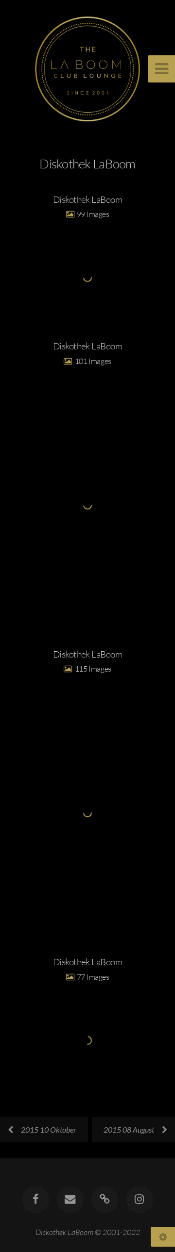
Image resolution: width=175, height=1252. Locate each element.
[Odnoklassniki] (105, 1199)
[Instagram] (139, 1199)
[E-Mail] (70, 1199)
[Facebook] (35, 1199)
